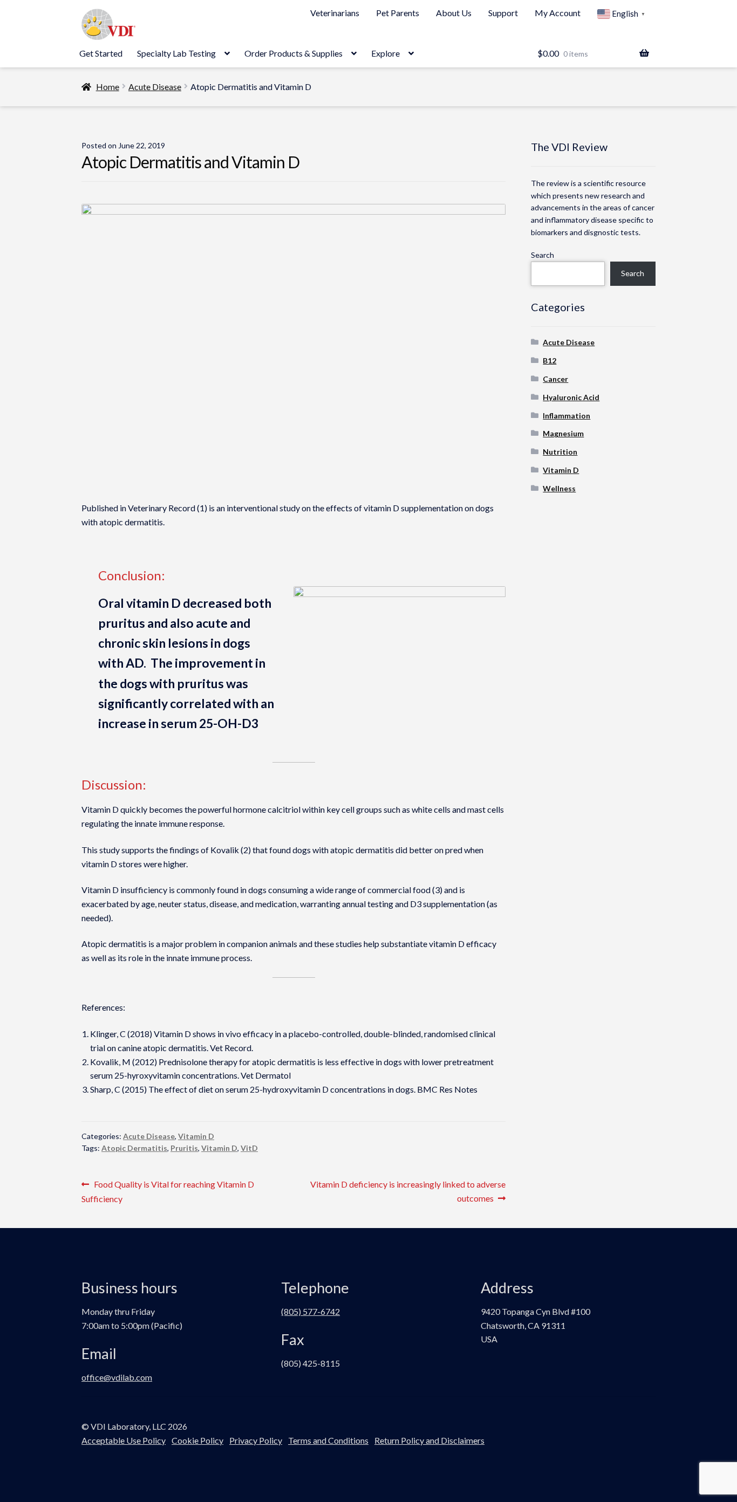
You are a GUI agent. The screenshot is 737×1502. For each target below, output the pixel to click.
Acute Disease (154, 86)
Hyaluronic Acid (571, 397)
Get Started (100, 53)
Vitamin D (196, 1136)
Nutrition (560, 451)
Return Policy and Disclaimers (429, 1440)
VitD (249, 1148)
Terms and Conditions (328, 1440)
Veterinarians (334, 13)
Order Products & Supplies (293, 53)
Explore (385, 53)
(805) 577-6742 (310, 1311)
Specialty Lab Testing (176, 53)
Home (107, 86)
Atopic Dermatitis (134, 1148)
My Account (558, 13)
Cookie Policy (197, 1440)
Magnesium (563, 433)
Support (503, 13)
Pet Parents (397, 13)
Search (542, 254)
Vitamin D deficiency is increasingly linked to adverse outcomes (408, 1190)
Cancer (555, 378)
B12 (549, 360)
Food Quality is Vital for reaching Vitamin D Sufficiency (167, 1191)
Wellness (559, 488)
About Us (454, 13)
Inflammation (566, 415)
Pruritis (184, 1148)
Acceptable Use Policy (123, 1440)
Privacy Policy (255, 1440)
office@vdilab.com (116, 1377)
